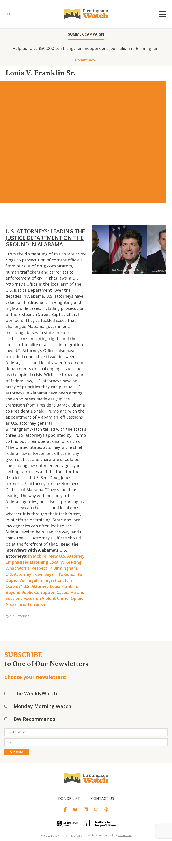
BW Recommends (34, 718)
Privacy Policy (50, 835)
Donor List (69, 798)
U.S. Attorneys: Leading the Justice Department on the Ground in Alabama (45, 237)
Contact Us (102, 798)
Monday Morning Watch (42, 706)
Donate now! (86, 60)
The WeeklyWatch (35, 693)
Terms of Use (73, 835)
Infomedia (125, 835)
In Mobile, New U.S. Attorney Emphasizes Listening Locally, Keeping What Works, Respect (45, 562)
